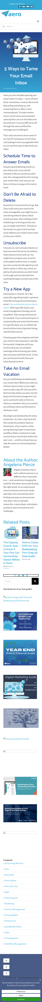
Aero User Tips (11, 886)
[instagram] (32, 6)
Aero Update (10, 880)
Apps (7, 892)
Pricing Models (11, 915)
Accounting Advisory (14, 863)
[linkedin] (24, 6)
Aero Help (9, 875)
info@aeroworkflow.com (17, 4)
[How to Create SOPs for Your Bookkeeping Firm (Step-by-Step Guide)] (30, 528)
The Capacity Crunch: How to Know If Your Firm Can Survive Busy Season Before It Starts (11, 552)
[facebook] (20, 6)
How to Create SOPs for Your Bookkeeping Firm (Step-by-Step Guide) (30, 549)
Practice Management (15, 909)
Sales (7, 932)
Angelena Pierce (10, 88)
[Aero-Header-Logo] (11, 11)
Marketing (9, 903)
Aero (7, 869)
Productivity (10, 921)
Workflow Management (16, 944)
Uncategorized (11, 938)
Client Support (11, 898)
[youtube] (28, 6)
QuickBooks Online (13, 927)
